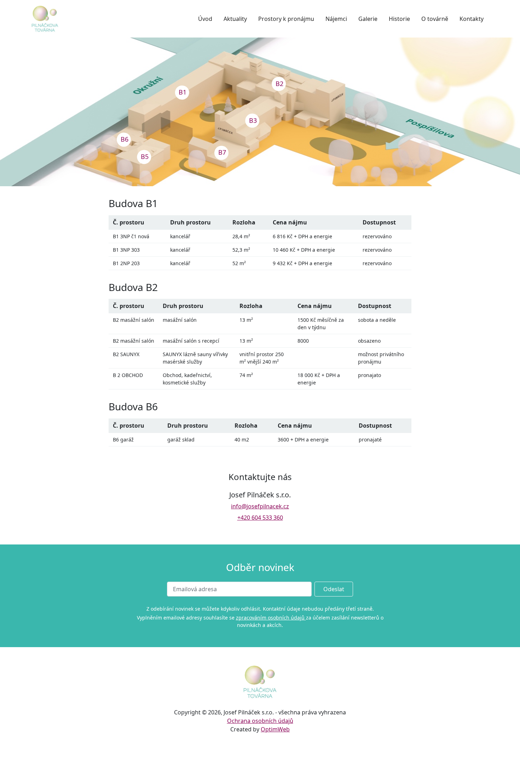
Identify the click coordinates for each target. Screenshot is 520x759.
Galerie (367, 19)
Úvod (205, 19)
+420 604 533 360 (260, 517)
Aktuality (235, 19)
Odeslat (333, 589)
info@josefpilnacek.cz (260, 506)
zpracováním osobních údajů (271, 617)
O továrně (434, 19)
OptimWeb (275, 729)
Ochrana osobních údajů (260, 721)
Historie (399, 19)
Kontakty (472, 19)
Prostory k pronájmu (286, 19)
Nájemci (336, 19)
